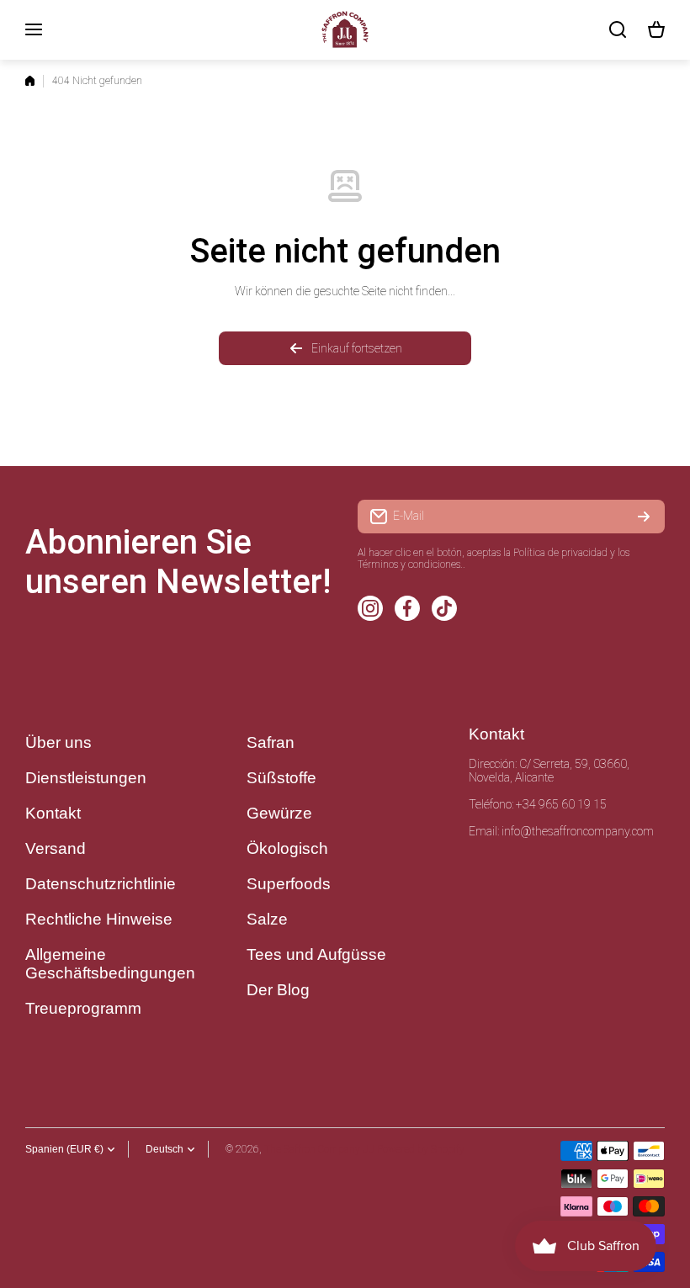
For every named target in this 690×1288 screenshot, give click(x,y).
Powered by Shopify (420, 1149)
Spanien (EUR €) (64, 1149)
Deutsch (164, 1149)
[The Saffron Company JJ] (345, 30)
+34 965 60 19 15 (561, 804)
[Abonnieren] (644, 516)
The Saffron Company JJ (319, 1149)
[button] (656, 29)
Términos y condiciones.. (411, 564)
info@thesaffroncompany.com (578, 831)
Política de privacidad (560, 553)
